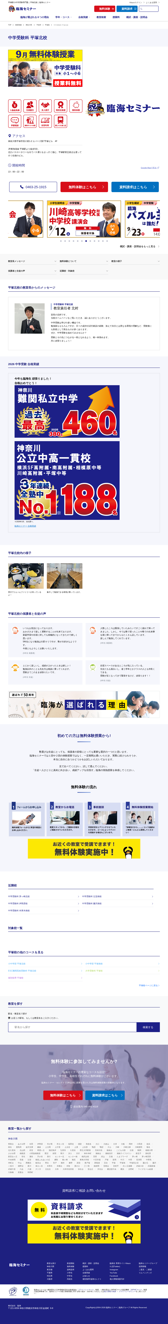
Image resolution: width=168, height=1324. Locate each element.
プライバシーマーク (86, 1290)
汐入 (70, 1153)
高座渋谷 (99, 1150)
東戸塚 (88, 1163)
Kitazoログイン (136, 2)
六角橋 (11, 1172)
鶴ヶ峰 (65, 1160)
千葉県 (49, 1273)
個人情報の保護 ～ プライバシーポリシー (120, 1291)
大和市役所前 (68, 1169)
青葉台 (11, 1144)
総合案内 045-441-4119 (86, 1106)
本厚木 (50, 1166)
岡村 (131, 1144)
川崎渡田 (139, 1147)
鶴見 (74, 1160)
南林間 (97, 1166)
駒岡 (140, 1150)
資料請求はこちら (133, 187)
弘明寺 (63, 1150)
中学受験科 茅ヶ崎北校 (19, 896)
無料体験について (68, 261)
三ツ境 (87, 1166)
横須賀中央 (112, 1169)
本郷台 (60, 1166)
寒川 (62, 1153)
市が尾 (50, 1144)
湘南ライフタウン (124, 1153)
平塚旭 (123, 1163)
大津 (115, 1144)
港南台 (110, 1150)
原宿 (79, 1163)
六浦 (30, 1169)
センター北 (60, 1156)
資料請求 (127, 8)
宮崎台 (106, 1166)
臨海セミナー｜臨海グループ (118, 1307)
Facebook (114, 1276)
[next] (156, 221)
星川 (30, 1166)
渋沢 (78, 1153)
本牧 (68, 1166)
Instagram (114, 1269)
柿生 (10, 1147)
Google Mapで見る (149, 168)
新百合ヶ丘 (13, 1156)
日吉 (106, 1163)
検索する (148, 1027)
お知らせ (86, 1276)
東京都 (49, 1269)
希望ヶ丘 (41, 1150)
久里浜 (73, 1150)
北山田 (23, 1150)
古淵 (132, 1150)
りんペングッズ (145, 1273)
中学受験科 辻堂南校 (92, 896)
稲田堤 (71, 1144)
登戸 (55, 1163)
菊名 (148, 1147)
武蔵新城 (152, 1166)
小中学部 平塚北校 (16, 964)
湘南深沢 (109, 1153)
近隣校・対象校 (67, 271)
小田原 (140, 1144)
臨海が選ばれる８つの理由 (34, 17)
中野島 (149, 1160)
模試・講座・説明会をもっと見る (137, 246)
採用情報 (142, 1266)
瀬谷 (31, 1156)
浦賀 (80, 1144)
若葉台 (21, 1172)
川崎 (118, 1147)
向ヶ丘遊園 (128, 1166)
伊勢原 (40, 1144)
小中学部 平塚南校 (94, 964)
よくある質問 (151, 2)
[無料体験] (84, 1233)
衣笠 (31, 1150)
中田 (130, 1160)
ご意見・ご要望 (145, 1269)
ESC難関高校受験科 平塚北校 (22, 971)
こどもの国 (121, 1150)
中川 (122, 1160)
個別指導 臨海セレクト (92, 1279)
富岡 (115, 1160)
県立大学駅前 (85, 1150)
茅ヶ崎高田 (146, 1156)
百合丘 (91, 1169)
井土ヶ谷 (61, 1144)
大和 (57, 1169)
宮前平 (116, 1166)
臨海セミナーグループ (148, 1263)
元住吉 (48, 1169)
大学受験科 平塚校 (94, 971)
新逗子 (139, 1153)
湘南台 (99, 1153)
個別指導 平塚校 (15, 978)
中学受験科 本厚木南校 (19, 911)
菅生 (24, 1156)
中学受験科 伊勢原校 (18, 904)
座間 (54, 1153)
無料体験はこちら (82, 187)
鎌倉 (39, 1147)
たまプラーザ (122, 1156)
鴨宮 (102, 1147)
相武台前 (86, 1156)
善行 (49, 1156)
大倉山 (106, 1144)
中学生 (69, 1276)
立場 (111, 1156)
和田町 (31, 1172)
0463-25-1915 (36, 187)
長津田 (139, 1160)
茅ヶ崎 (135, 1156)
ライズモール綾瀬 (145, 1169)
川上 (110, 1147)
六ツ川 (38, 1169)
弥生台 (81, 1169)
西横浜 (29, 1163)
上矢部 (85, 1147)
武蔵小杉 (140, 1166)
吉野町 (131, 1169)
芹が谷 (40, 1156)
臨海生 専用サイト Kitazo (120, 1263)
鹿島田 (19, 1147)
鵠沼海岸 (53, 1150)
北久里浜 (12, 1150)
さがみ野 (12, 1153)
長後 (22, 1160)
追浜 (148, 1144)
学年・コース (62, 17)
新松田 (148, 1153)
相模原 (23, 1153)
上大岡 (48, 1147)
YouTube (113, 1273)
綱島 (56, 1160)
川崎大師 (127, 1147)
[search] (141, 9)
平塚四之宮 (134, 1163)
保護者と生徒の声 (16, 271)
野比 (47, 1163)
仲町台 (11, 1163)
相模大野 (149, 1150)
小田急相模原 (35, 1153)
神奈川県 (50, 1266)
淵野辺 (21, 1166)
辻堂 (30, 1160)
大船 (123, 1144)
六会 (22, 1169)
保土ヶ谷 (39, 1166)
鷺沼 (47, 1153)
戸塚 (107, 1160)
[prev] (11, 221)
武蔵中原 (12, 1169)
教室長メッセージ (16, 261)
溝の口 (77, 1166)
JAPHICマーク (136, 1290)
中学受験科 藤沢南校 (92, 904)
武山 (103, 1156)
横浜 (122, 1169)
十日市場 (97, 1160)
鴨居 (94, 1147)
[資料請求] (84, 1210)
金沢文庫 (30, 1147)
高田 (95, 1156)
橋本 (63, 1163)
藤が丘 (146, 1163)
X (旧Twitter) (115, 1266)
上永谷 (68, 1147)
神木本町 (88, 1153)
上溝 (76, 1147)
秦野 (71, 1163)
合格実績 (83, 17)
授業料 (116, 17)
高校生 (69, 1279)
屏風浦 (97, 1163)
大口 (98, 1144)
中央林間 (12, 1160)
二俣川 (11, 1166)
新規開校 (70, 1263)
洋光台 (100, 1169)
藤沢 (155, 1163)
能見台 (38, 1163)
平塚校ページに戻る (148, 985)
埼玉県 (49, 1276)
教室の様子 (116, 261)
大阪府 (49, 1279)
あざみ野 (22, 1144)
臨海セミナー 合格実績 (25, 526)
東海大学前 (85, 1160)
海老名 (89, 1144)
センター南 (73, 1156)
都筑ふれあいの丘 (43, 1160)
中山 (20, 1163)
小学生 (69, 1273)
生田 (31, 1144)
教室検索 (101, 17)
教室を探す (51, 1263)
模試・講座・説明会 (137, 17)
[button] (61, 241)
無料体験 (70, 1266)
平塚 (114, 1163)
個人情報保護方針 (117, 1279)
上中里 (58, 1147)
